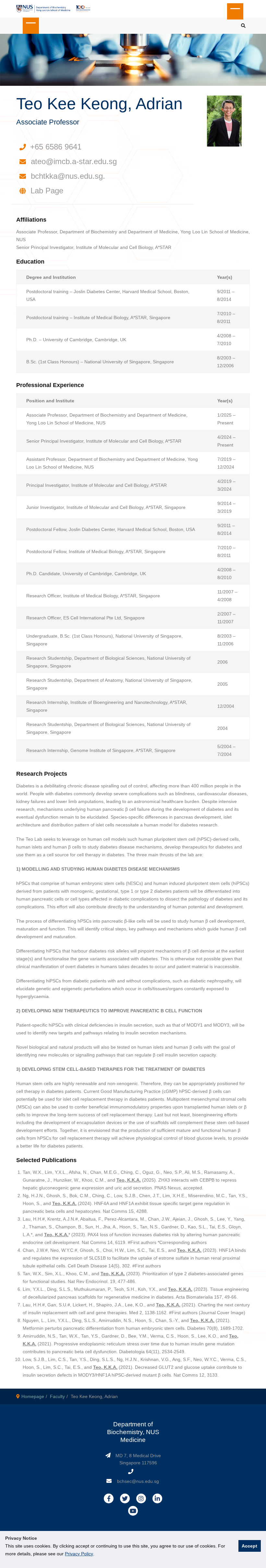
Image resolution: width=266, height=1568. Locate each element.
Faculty (57, 1396)
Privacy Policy (79, 1553)
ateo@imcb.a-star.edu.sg (74, 161)
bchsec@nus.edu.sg (138, 1481)
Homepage (32, 1396)
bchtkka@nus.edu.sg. (68, 176)
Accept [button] (249, 1546)
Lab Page (46, 190)
